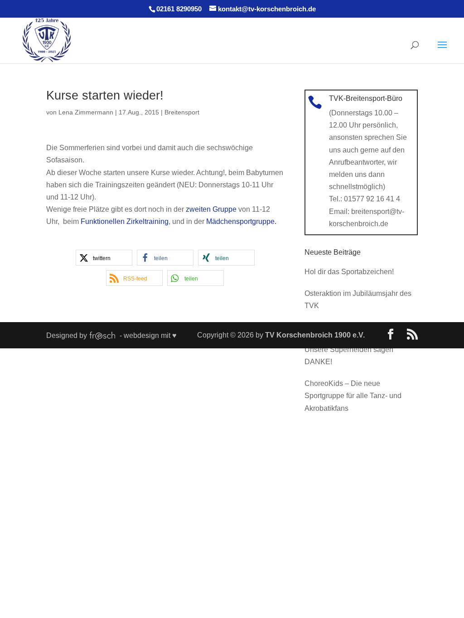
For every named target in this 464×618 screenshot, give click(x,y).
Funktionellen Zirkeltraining (125, 221)
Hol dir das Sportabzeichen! (349, 272)
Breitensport (181, 112)
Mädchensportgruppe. (241, 221)
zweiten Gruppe (211, 209)
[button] (104, 258)
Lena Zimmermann (85, 112)
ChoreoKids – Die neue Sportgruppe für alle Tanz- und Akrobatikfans (352, 396)
